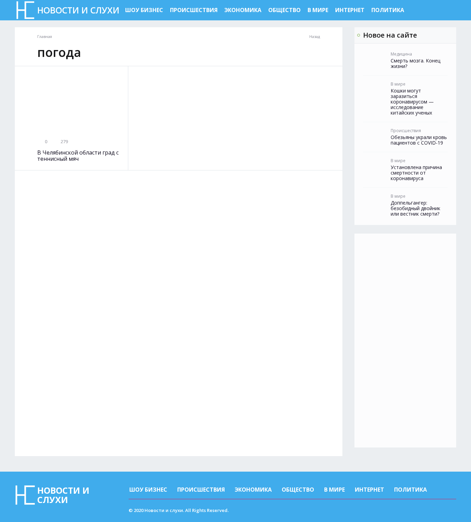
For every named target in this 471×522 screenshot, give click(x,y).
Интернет (349, 10)
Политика (387, 10)
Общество (284, 10)
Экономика (242, 10)
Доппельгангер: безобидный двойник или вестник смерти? (415, 208)
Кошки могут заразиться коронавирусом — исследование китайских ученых (412, 102)
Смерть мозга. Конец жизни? (415, 63)
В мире (318, 10)
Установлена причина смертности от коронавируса (416, 173)
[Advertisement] (405, 340)
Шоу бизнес (144, 10)
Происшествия (194, 10)
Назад (314, 36)
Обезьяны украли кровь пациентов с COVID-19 (419, 140)
